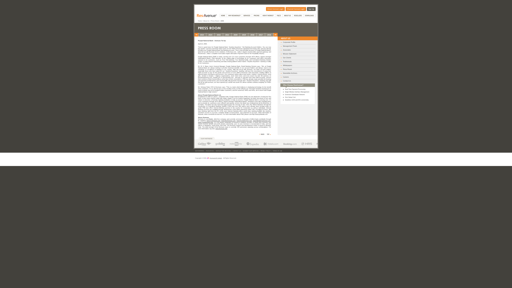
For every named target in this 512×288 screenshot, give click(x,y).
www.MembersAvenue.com (262, 120)
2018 (252, 35)
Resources (210, 151)
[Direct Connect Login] (275, 9)
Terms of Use (277, 151)
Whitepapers (287, 65)
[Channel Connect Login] (296, 9)
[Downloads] (310, 15)
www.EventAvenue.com (244, 120)
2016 (269, 35)
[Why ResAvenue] (234, 15)
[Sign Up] (311, 9)
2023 (210, 35)
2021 (227, 35)
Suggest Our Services (251, 151)
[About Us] (288, 15)
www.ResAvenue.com (228, 120)
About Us (206, 21)
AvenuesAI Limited (216, 158)
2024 (202, 35)
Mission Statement (289, 54)
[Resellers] (298, 15)
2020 (235, 35)
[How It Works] (268, 15)
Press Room (215, 21)
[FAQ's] (279, 15)
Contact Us (287, 81)
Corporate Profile (289, 42)
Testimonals (287, 62)
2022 (219, 35)
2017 (261, 35)
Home (200, 21)
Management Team (290, 46)
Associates (287, 50)
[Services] (247, 15)
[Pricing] (256, 15)
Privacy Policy (266, 151)
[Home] (223, 15)
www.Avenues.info (221, 128)
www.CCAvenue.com (213, 120)
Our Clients (287, 58)
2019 (244, 35)
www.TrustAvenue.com (205, 122)
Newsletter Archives (290, 73)
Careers (286, 77)
